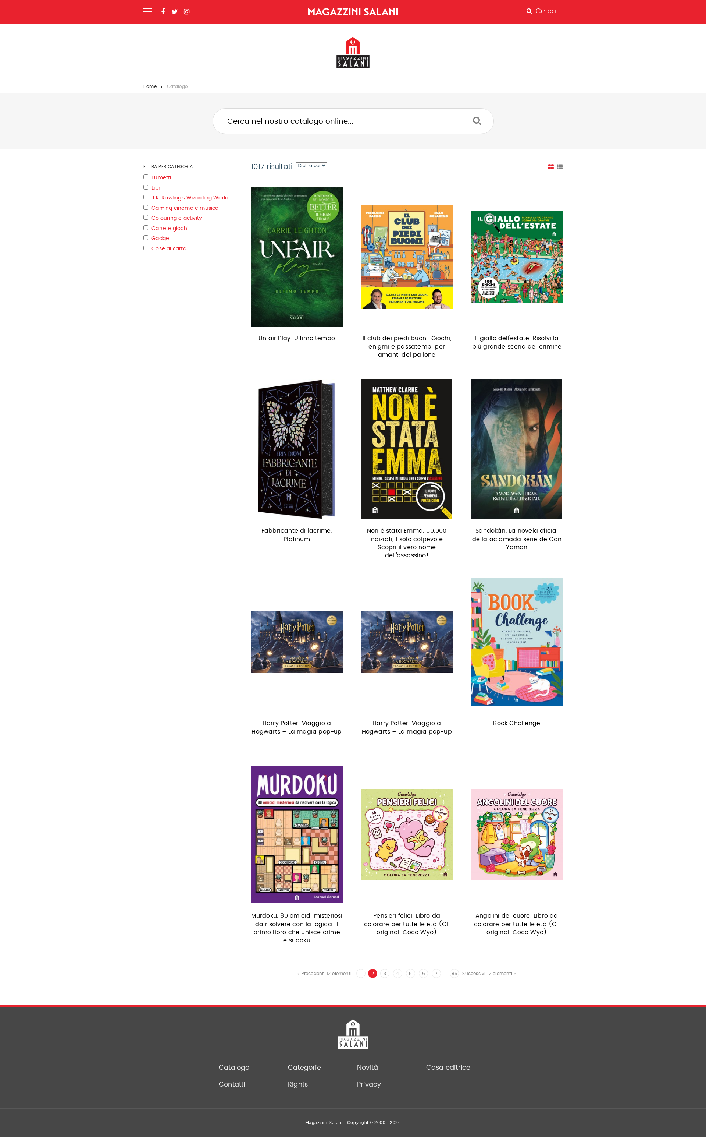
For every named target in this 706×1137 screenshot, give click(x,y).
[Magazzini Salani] (353, 11)
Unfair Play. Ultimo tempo (296, 338)
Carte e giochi (169, 228)
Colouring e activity (176, 218)
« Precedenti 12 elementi (324, 973)
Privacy (369, 1084)
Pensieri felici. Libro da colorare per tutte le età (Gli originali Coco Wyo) (407, 924)
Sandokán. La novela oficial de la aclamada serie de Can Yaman (516, 539)
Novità (367, 1067)
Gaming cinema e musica (184, 208)
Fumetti (161, 177)
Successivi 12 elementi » (489, 973)
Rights (298, 1084)
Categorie (304, 1067)
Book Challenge (516, 723)
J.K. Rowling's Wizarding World (189, 198)
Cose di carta (168, 248)
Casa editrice (448, 1067)
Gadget (161, 238)
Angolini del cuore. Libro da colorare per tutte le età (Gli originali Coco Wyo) (517, 924)
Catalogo (234, 1067)
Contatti (232, 1084)
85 (454, 973)
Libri (156, 188)
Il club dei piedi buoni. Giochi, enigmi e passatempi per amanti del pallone (407, 346)
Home (150, 86)
